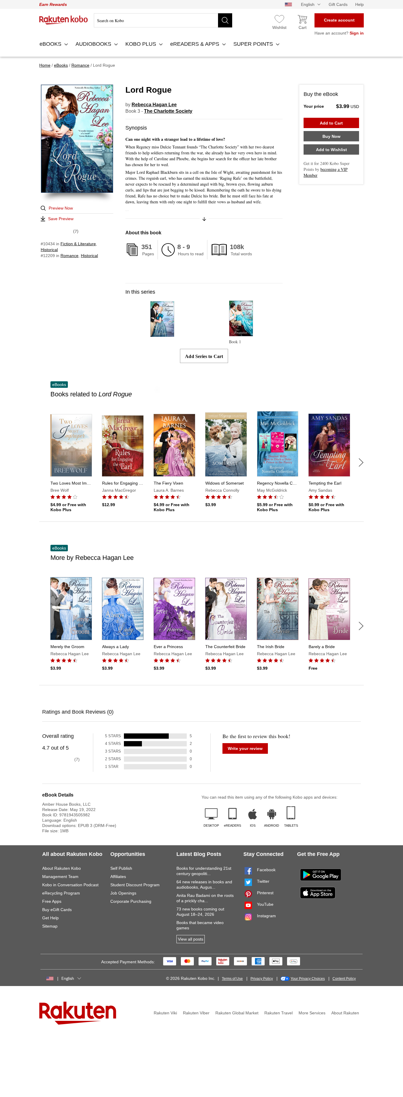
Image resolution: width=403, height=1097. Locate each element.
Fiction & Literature (78, 243)
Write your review (245, 748)
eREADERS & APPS (195, 44)
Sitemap (50, 926)
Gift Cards (338, 4)
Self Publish (121, 868)
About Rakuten (345, 1013)
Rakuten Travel (278, 1013)
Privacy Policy (261, 979)
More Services (312, 1013)
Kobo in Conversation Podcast (70, 884)
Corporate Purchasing (130, 901)
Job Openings (123, 893)
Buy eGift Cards (57, 909)
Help (359, 4)
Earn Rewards (53, 4)
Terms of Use (232, 979)
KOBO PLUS (141, 44)
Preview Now (61, 208)
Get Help (50, 917)
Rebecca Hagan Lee (154, 104)
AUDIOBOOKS (94, 44)
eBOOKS (51, 44)
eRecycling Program (61, 893)
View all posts (190, 939)
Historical (49, 249)
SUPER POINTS (253, 44)
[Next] (361, 462)
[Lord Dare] (162, 334)
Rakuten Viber (196, 1013)
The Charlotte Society (168, 111)
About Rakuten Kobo (61, 868)
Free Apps (51, 901)
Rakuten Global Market (236, 1013)
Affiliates (118, 876)
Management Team (60, 876)
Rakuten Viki (165, 1013)
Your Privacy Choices (308, 979)
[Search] (225, 20)
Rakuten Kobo (63, 20)
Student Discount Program (135, 884)
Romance (69, 255)
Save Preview (60, 218)
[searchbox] (163, 20)
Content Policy (344, 979)
